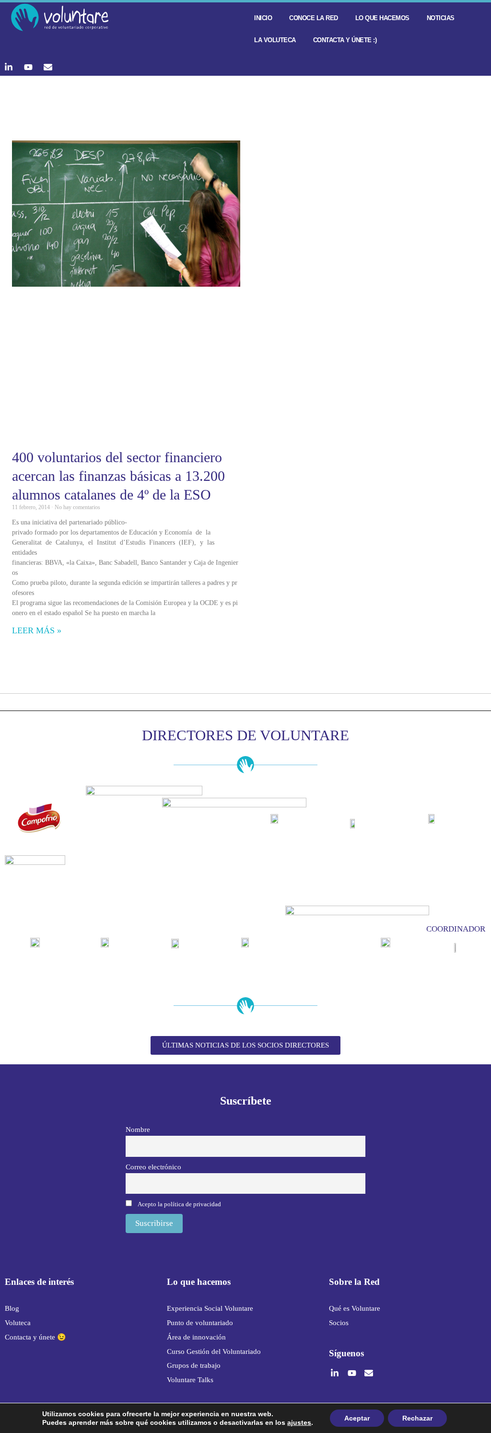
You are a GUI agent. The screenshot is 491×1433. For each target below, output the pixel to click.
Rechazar (417, 1418)
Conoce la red (313, 18)
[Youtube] (28, 67)
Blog (12, 1308)
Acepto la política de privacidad (179, 1204)
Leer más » (36, 630)
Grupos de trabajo (194, 1365)
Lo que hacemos (382, 18)
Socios (339, 1323)
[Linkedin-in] (8, 67)
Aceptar (357, 1418)
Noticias (441, 18)
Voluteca (18, 1323)
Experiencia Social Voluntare (210, 1308)
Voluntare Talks (190, 1380)
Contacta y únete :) (345, 40)
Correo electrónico (153, 1167)
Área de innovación (196, 1337)
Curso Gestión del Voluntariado (214, 1351)
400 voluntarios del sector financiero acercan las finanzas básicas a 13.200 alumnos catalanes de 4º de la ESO (118, 475)
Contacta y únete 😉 (35, 1337)
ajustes (299, 1422)
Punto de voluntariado (200, 1323)
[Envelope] (48, 67)
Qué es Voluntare (354, 1308)
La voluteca (275, 40)
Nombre (138, 1129)
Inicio (263, 18)
